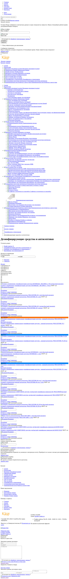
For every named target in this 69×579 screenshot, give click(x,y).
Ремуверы (18, 120)
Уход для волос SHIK (27, 164)
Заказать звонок (14, 20)
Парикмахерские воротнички (24, 200)
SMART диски (22, 147)
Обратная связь (5, 531)
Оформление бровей (23, 70)
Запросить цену (15, 576)
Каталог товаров (6, 61)
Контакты (7, 9)
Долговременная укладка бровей (37, 103)
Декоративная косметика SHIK (36, 168)
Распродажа (7, 67)
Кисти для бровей (24, 109)
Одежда (16, 190)
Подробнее (4, 290)
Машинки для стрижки (29, 217)
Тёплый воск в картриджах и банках (17, 91)
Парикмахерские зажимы (31, 223)
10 (22, 250)
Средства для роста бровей (32, 114)
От (1, 256)
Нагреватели (11, 96)
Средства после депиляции (15, 94)
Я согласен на (16, 39)
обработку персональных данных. (20, 39)
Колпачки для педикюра (30, 138)
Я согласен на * (17, 447)
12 (30, 247)
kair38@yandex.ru (40, 516)
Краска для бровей (25, 102)
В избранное (4, 293)
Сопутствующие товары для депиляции (18, 97)
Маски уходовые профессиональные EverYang (20, 173)
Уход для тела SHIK (13, 162)
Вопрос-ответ (8, 8)
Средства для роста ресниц (32, 129)
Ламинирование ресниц (30, 123)
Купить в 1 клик (5, 292)
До (19, 256)
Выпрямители (21, 221)
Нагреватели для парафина (32, 155)
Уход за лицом (18, 78)
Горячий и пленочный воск (15, 89)
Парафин (17, 152)
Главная (6, 2)
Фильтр (3, 264)
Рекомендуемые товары (11, 495)
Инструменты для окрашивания (36, 215)
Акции (6, 3)
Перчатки (17, 187)
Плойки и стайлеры (26, 220)
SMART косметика (25, 149)
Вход (5, 12)
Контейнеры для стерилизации (36, 182)
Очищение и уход (24, 108)
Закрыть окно (4, 51)
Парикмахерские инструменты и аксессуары (44, 82)
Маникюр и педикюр (24, 73)
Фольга (15, 201)
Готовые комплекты (26, 206)
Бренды (6, 5)
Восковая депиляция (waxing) (31, 68)
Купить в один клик (19, 561)
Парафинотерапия (21, 74)
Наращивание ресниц (28, 126)
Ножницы (18, 214)
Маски (15, 188)
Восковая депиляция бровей (33, 106)
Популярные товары (10, 492)
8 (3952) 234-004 (5, 532)
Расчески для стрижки (28, 212)
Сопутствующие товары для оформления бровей (51, 112)
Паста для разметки (25, 118)
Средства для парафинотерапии (36, 153)
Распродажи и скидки (10, 494)
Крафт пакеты (21, 178)
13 (13, 246)
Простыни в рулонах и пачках (35, 185)
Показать (6, 259)
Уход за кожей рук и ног (30, 141)
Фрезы (15, 137)
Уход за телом (17, 76)
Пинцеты (17, 111)
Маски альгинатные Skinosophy (36, 171)
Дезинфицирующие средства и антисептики (47, 179)
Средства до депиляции (14, 93)
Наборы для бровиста (27, 117)
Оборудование (21, 146)
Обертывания (21, 161)
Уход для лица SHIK (26, 174)
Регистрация (7, 14)
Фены (14, 218)
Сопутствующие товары (30, 127)
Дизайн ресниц (18, 71)
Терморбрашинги (24, 209)
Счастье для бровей (25, 105)
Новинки (6, 491)
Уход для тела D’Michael (14, 165)
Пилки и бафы (21, 135)
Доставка (6, 6)
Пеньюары (18, 203)
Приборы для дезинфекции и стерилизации (46, 181)
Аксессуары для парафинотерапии (39, 156)
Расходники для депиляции (33, 205)
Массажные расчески (27, 211)
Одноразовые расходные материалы (36, 81)
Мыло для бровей (24, 115)
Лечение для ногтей (26, 143)
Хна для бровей (22, 100)
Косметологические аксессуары (36, 170)
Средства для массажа (28, 159)
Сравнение (13, 292)
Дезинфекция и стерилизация (31, 79)
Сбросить (7, 261)
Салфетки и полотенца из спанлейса (40, 191)
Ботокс (9, 124)
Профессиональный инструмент (37, 134)
